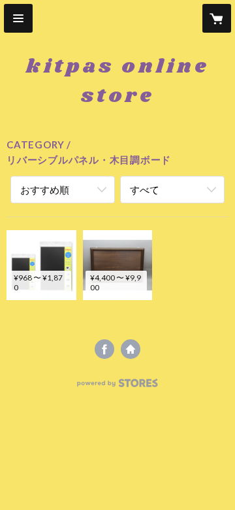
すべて (144, 190)
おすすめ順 (44, 190)
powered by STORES (118, 386)
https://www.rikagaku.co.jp (130, 349)
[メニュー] (18, 18)
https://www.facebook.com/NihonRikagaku (104, 349)
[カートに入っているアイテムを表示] (216, 18)
